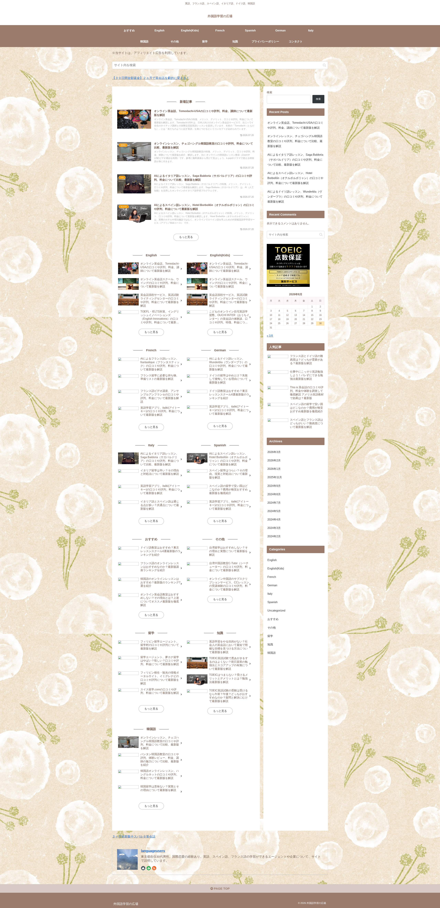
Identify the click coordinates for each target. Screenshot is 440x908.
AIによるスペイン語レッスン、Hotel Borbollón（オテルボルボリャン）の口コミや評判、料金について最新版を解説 (295, 177)
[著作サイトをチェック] (143, 868)
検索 (269, 92)
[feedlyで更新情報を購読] (148, 868)
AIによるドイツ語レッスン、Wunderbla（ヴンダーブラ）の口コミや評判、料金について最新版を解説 (294, 196)
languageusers (153, 851)
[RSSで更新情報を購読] (154, 868)
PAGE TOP (221, 888)
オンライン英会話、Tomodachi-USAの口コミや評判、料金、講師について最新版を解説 (295, 125)
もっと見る (186, 237)
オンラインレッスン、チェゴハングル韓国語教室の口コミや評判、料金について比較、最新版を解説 (294, 141)
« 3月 (270, 335)
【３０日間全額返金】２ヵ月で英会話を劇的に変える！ (150, 78)
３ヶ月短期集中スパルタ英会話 (133, 836)
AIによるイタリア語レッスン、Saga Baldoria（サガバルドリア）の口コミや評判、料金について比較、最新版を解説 (295, 159)
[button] (324, 65)
